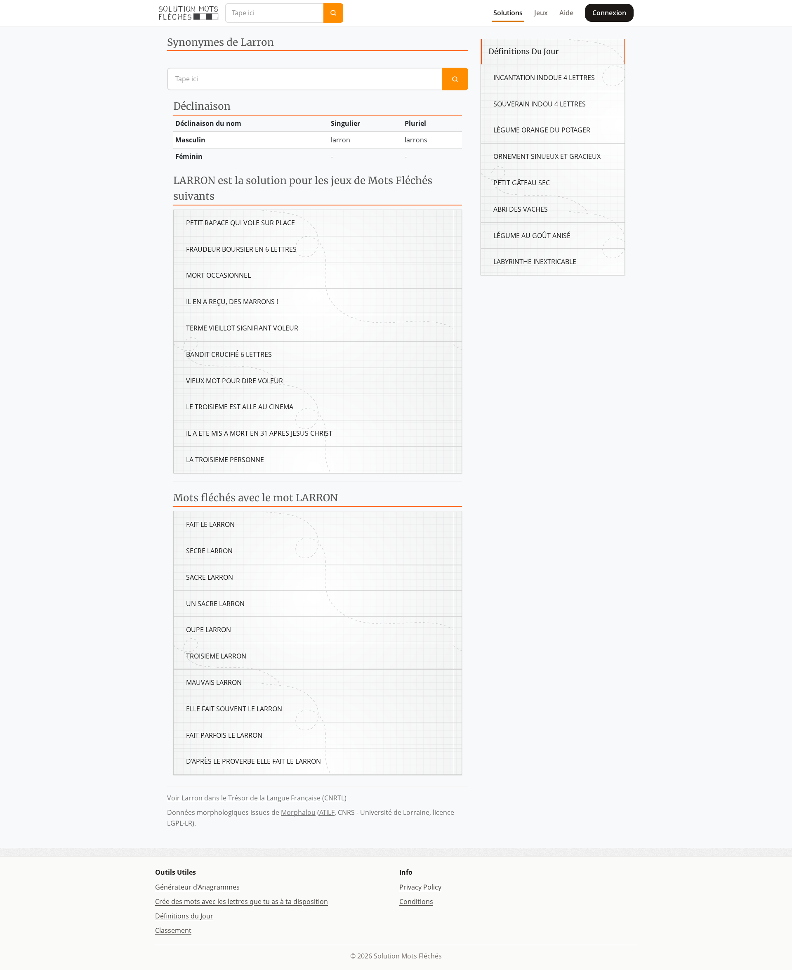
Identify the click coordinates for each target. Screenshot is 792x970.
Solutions (508, 12)
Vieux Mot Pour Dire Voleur (234, 380)
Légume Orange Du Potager (541, 130)
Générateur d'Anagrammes (197, 887)
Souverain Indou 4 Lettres (539, 104)
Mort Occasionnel (218, 275)
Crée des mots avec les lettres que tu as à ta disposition (241, 901)
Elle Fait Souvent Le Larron (234, 708)
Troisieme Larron (216, 656)
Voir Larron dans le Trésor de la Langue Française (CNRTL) (256, 797)
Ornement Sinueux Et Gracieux (547, 156)
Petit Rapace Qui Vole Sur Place (240, 222)
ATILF (327, 812)
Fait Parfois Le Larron (224, 735)
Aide (566, 12)
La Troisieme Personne (225, 459)
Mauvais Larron (214, 682)
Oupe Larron (208, 629)
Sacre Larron (209, 577)
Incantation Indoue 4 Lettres (544, 77)
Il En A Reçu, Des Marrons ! (232, 301)
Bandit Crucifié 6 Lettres (229, 354)
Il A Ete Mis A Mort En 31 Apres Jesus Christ (259, 433)
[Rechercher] (333, 13)
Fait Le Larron (210, 524)
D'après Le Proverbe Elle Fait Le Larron (253, 761)
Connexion (609, 12)
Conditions (416, 901)
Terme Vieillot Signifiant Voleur (242, 328)
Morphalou (298, 812)
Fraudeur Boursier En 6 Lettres (241, 249)
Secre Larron (209, 550)
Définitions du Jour (184, 915)
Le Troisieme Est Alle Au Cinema (239, 406)
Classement (173, 930)
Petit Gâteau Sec (521, 182)
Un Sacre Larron (215, 603)
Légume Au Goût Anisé (531, 235)
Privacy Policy (420, 887)
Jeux (541, 12)
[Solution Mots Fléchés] (188, 12)
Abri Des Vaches (520, 209)
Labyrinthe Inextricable (534, 261)
